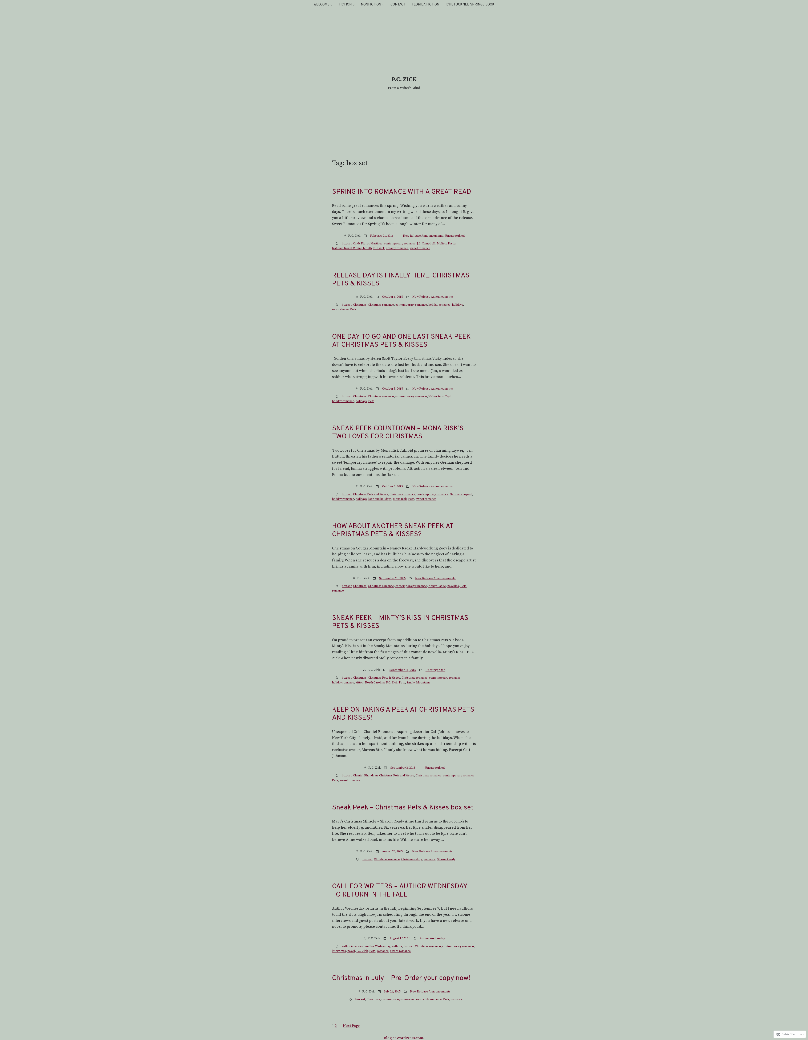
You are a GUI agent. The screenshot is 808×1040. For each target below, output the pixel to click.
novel (351, 951)
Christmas (360, 305)
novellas (453, 586)
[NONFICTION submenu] (383, 5)
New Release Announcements (423, 236)
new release (340, 309)
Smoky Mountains (418, 682)
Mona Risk (400, 499)
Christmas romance (381, 305)
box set (347, 243)
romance (338, 591)
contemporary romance (400, 243)
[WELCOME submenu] (331, 5)
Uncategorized (455, 236)
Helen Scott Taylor (441, 396)
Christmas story (411, 859)
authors (397, 946)
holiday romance (439, 305)
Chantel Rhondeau (365, 775)
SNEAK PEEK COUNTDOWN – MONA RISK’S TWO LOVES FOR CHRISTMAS (398, 433)
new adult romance (429, 999)
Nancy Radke (437, 586)
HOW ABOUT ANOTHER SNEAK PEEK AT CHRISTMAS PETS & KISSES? (392, 531)
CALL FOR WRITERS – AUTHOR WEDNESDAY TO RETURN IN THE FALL (399, 891)
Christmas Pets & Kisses (384, 678)
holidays (457, 305)
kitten (359, 682)
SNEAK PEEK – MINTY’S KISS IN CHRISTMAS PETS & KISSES (400, 622)
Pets (353, 309)
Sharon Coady (446, 859)
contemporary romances (398, 999)
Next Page (351, 1025)
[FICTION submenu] (354, 5)
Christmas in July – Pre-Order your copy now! (401, 978)
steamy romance (397, 248)
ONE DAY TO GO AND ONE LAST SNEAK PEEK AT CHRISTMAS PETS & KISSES (401, 341)
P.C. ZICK (404, 79)
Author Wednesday (432, 938)
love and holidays (379, 499)
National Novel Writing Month (352, 248)
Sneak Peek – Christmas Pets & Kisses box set (402, 808)
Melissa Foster (447, 243)
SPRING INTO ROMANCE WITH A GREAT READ (401, 192)
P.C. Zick (379, 248)
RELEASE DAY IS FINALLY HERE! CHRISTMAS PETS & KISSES (400, 280)
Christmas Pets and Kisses (370, 494)
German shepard (461, 494)
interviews (339, 951)
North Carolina (375, 682)
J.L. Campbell (426, 243)
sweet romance (420, 248)
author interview (353, 946)
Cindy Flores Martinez (368, 243)
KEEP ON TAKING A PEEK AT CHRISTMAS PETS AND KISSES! (403, 714)
